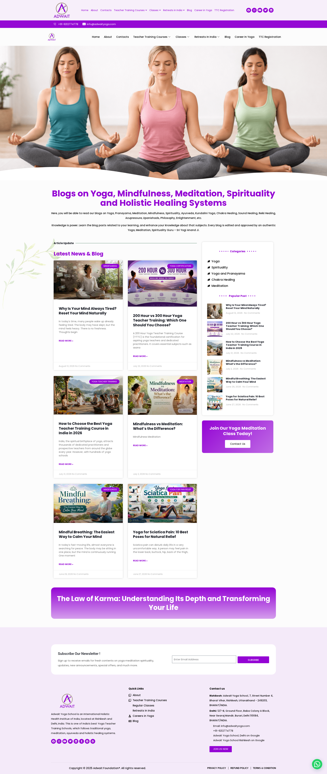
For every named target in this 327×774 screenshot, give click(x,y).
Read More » (66, 340)
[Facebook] (248, 10)
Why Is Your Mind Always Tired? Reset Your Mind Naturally (87, 311)
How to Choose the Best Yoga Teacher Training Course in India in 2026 (85, 428)
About (94, 10)
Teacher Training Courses (129, 10)
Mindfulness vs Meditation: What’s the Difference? (158, 426)
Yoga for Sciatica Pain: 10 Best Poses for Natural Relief (160, 534)
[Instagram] (254, 10)
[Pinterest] (87, 741)
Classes (153, 10)
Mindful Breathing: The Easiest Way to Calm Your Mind (86, 534)
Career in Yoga (203, 10)
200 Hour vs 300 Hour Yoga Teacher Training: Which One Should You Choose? (159, 320)
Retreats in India (172, 10)
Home (84, 10)
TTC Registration (224, 10)
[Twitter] (265, 10)
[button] (317, 764)
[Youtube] (260, 10)
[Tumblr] (81, 741)
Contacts (106, 10)
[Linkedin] (271, 10)
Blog (189, 10)
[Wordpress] (92, 741)
